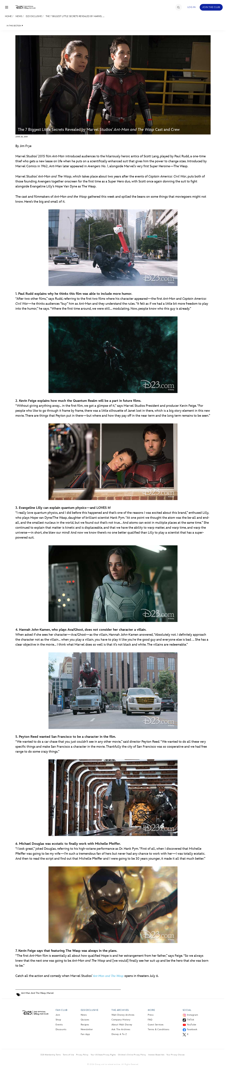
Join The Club (211, 7)
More (151, 1010)
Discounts (61, 1029)
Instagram (192, 1014)
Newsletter (87, 1029)
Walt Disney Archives (123, 1014)
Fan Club (62, 1010)
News (19, 16)
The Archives (120, 1010)
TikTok (190, 1019)
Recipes (85, 1024)
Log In (191, 7)
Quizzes (85, 1019)
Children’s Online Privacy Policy (132, 1054)
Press (151, 1014)
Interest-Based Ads (156, 1054)
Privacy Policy (82, 1054)
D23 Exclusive (34, 16)
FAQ (150, 1019)
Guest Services (156, 1024)
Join (58, 1014)
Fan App (85, 1034)
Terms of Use (68, 1054)
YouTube (191, 1024)
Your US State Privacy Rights (103, 1054)
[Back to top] (220, 1064)
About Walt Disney (122, 1024)
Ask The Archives (121, 1029)
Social (187, 1010)
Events (59, 1024)
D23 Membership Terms (51, 1054)
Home (8, 16)
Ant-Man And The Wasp (33, 993)
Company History (121, 1019)
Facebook (192, 1029)
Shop (58, 1019)
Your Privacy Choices (175, 1054)
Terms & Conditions (158, 1029)
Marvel (50, 993)
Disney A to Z (119, 1034)
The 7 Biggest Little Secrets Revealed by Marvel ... (75, 16)
